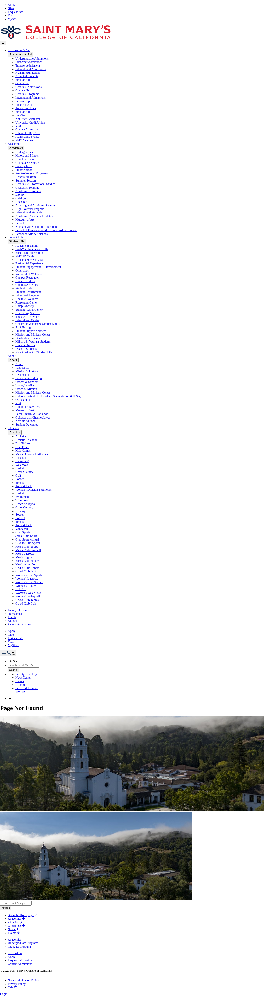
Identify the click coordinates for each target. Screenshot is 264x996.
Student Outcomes (26, 424)
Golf (18, 475)
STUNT (20, 589)
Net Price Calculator (27, 118)
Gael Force (22, 447)
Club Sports (22, 532)
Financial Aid (23, 104)
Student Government (28, 291)
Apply (11, 4)
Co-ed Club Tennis (27, 600)
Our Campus (23, 399)
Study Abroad (23, 169)
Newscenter (15, 613)
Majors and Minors (27, 155)
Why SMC (22, 367)
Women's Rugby (25, 585)
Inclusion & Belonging (29, 378)
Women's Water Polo (28, 592)
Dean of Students (26, 348)
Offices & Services (26, 382)
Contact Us (22, 90)
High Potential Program (29, 209)
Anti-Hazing (23, 327)
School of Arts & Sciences (31, 233)
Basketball (21, 468)
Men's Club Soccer (27, 560)
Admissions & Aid (19, 50)
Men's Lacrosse (24, 553)
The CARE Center (26, 316)
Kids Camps (23, 450)
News (12, 929)
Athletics (13, 428)
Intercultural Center (27, 320)
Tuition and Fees (25, 108)
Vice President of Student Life (33, 352)
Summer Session (25, 180)
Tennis (19, 482)
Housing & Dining (26, 245)
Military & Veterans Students (33, 341)
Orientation (22, 83)
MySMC (13, 19)
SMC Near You (24, 140)
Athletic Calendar (26, 440)
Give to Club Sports (27, 543)
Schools (20, 223)
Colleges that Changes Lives (32, 417)
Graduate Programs (27, 94)
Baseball (20, 457)
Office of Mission (26, 389)
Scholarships (23, 79)
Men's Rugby (23, 557)
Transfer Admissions (27, 65)
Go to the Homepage (21, 915)
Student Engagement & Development (38, 267)
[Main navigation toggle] (3, 43)
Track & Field (23, 486)
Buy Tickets (22, 443)
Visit (10, 15)
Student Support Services (30, 331)
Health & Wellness (26, 299)
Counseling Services (27, 313)
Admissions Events (27, 136)
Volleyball (21, 528)
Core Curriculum (25, 159)
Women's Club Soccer (29, 582)
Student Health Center (29, 309)
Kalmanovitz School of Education (36, 226)
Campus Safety (24, 306)
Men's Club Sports (26, 546)
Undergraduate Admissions (32, 58)
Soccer (19, 479)
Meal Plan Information (29, 252)
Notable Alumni (25, 421)
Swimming (22, 461)
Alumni (12, 620)
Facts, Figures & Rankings (31, 413)
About (11, 355)
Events (12, 617)
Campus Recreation (27, 277)
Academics (14, 143)
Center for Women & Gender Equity (37, 323)
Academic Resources (28, 191)
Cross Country (24, 471)
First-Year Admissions (28, 62)
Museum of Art (24, 219)
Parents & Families (19, 624)
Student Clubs (24, 288)
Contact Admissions (27, 129)
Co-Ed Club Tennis (27, 568)
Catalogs (20, 198)
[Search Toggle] (8, 653)
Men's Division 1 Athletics (31, 454)
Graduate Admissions (28, 87)
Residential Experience (29, 263)
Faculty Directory (18, 610)
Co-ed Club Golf (25, 571)
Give (11, 8)
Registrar (20, 201)
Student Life (15, 237)
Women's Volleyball (27, 596)
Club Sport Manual (27, 539)
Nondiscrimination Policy (23, 980)
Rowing (20, 511)
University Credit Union (30, 122)
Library (20, 194)
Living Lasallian (25, 385)
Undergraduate (24, 152)
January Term (23, 166)
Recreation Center (26, 302)
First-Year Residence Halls (31, 249)
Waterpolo (21, 464)
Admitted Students (26, 76)
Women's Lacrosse (26, 578)
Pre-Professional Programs (31, 173)
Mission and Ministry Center (32, 334)
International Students (28, 212)
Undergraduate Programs (23, 943)
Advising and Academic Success (35, 205)
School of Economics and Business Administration (46, 230)
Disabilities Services (27, 338)
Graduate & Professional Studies (35, 184)
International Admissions (30, 69)
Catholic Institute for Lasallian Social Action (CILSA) (48, 396)
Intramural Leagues (27, 295)
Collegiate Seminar (27, 162)
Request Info (15, 12)
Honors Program (25, 176)
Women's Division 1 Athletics (33, 489)
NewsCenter (23, 677)
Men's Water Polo (26, 564)
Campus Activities (26, 284)
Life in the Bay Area (27, 133)
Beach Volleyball (25, 504)
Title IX (12, 987)
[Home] (55, 38)
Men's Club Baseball (28, 550)
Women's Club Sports (28, 575)
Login (3, 994)
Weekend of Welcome (28, 274)
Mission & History (26, 371)
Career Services (25, 281)
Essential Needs (25, 345)
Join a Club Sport (26, 535)
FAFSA (20, 115)
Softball (20, 518)
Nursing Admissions (27, 72)
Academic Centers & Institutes (34, 216)
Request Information (20, 960)
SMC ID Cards (24, 256)
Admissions (15, 953)
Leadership (22, 374)
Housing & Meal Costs (29, 259)
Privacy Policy (17, 984)
